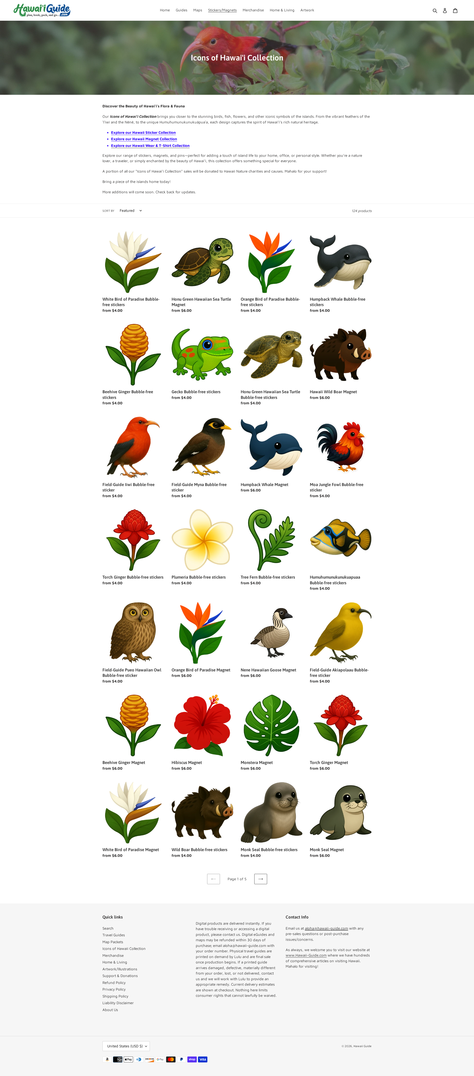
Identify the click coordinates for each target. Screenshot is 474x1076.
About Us (110, 1010)
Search (108, 928)
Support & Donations (120, 976)
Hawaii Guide (363, 1046)
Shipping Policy (115, 996)
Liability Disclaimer (118, 1003)
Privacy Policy (114, 989)
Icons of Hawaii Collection (124, 948)
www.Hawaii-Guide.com (306, 955)
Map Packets (112, 942)
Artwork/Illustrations (119, 969)
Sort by (108, 211)
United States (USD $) (125, 1046)
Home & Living (114, 962)
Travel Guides (113, 935)
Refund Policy (114, 982)
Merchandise (113, 955)
